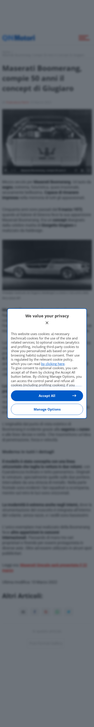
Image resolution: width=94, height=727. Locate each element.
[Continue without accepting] (47, 323)
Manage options (47, 409)
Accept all (47, 395)
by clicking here (52, 364)
